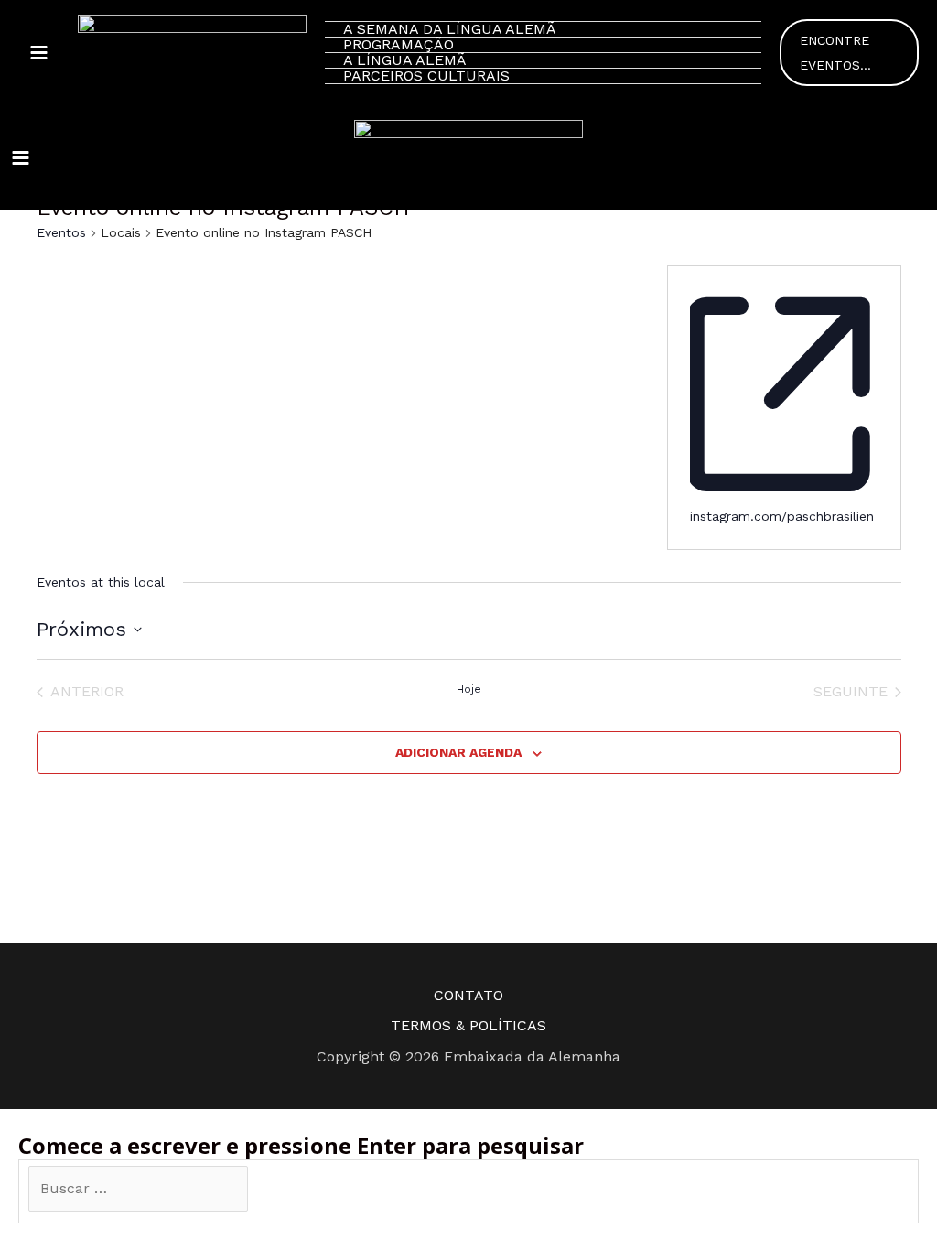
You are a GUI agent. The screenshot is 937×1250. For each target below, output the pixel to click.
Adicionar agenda (458, 752)
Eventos (61, 232)
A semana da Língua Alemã (449, 30)
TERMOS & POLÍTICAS (468, 1025)
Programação (398, 45)
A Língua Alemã (405, 61)
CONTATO (468, 995)
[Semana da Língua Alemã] (192, 53)
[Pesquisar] (277, 1189)
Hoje (469, 689)
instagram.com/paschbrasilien (782, 516)
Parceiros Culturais (426, 76)
